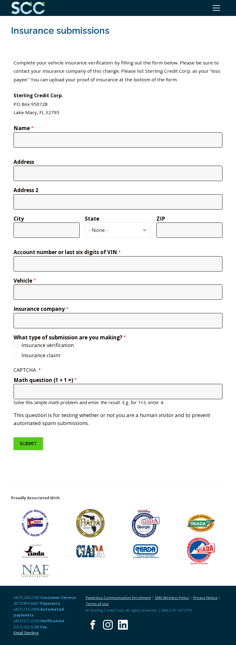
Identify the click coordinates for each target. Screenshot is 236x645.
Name (22, 128)
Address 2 (26, 190)
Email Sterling (26, 632)
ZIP (160, 218)
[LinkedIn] (122, 624)
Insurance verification (48, 345)
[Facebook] (92, 624)
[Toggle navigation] (216, 8)
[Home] (30, 8)
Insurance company (39, 308)
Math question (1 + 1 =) (43, 380)
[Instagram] (107, 624)
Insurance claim (41, 355)
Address (24, 161)
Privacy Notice (205, 597)
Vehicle (23, 280)
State (92, 218)
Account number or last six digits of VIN (65, 252)
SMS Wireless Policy (172, 597)
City (19, 218)
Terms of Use (97, 603)
